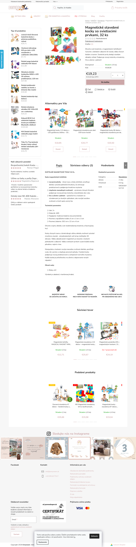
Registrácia (120, 1)
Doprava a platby (76, 491)
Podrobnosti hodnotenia (94, 41)
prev (46, 132)
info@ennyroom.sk (52, 471)
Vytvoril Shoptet (119, 545)
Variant (16, 534)
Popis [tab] (59, 165)
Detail (58, 149)
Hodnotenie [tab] (107, 165)
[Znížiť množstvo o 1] (112, 75)
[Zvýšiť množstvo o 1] (122, 75)
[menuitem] (18, 15)
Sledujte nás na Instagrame (71, 434)
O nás (72, 494)
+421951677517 (51, 476)
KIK (92, 44)
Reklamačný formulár (77, 488)
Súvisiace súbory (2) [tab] (81, 165)
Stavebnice (123, 177)
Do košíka (105, 82)
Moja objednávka (76, 497)
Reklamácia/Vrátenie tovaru (80, 482)
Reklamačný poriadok (42, 2)
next (123, 132)
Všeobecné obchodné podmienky (21, 2)
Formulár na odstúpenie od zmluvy (82, 485)
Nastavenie (42, 542)
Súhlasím (94, 536)
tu (74, 537)
